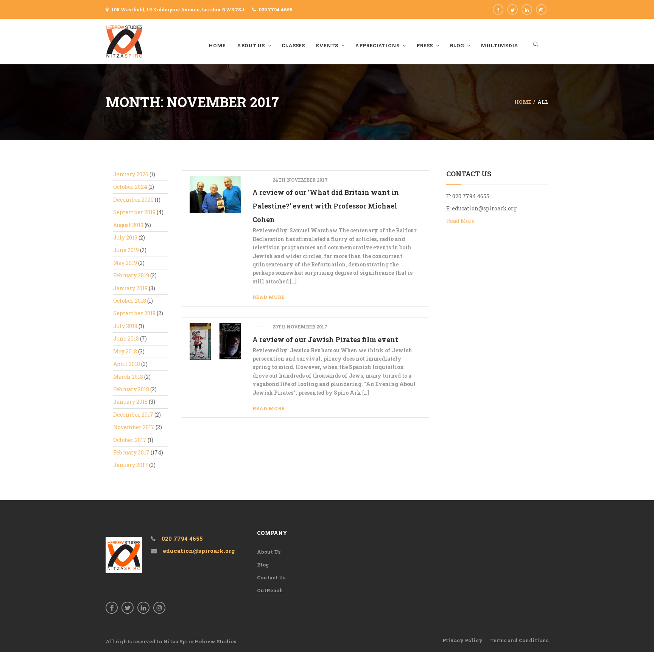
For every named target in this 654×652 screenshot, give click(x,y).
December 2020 (133, 199)
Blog (263, 564)
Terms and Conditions (519, 640)
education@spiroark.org (484, 208)
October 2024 (130, 186)
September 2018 (134, 313)
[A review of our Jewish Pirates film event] (215, 340)
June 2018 (126, 338)
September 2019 (134, 212)
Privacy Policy (462, 640)
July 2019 (125, 237)
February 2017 (131, 452)
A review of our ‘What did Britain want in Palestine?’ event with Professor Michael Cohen (325, 206)
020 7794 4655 (275, 9)
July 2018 (125, 326)
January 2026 (130, 174)
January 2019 (130, 288)
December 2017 (133, 414)
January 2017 (130, 464)
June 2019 (126, 250)
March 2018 (128, 376)
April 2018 (126, 363)
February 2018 (131, 389)
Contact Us (271, 577)
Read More (268, 297)
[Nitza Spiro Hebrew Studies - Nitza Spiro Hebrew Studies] (124, 40)
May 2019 (125, 262)
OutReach (270, 590)
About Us (268, 551)
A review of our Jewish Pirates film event (325, 339)
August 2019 (128, 225)
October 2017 (129, 439)
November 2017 (133, 427)
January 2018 (130, 401)
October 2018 (129, 300)
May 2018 (125, 351)
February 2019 (131, 275)
